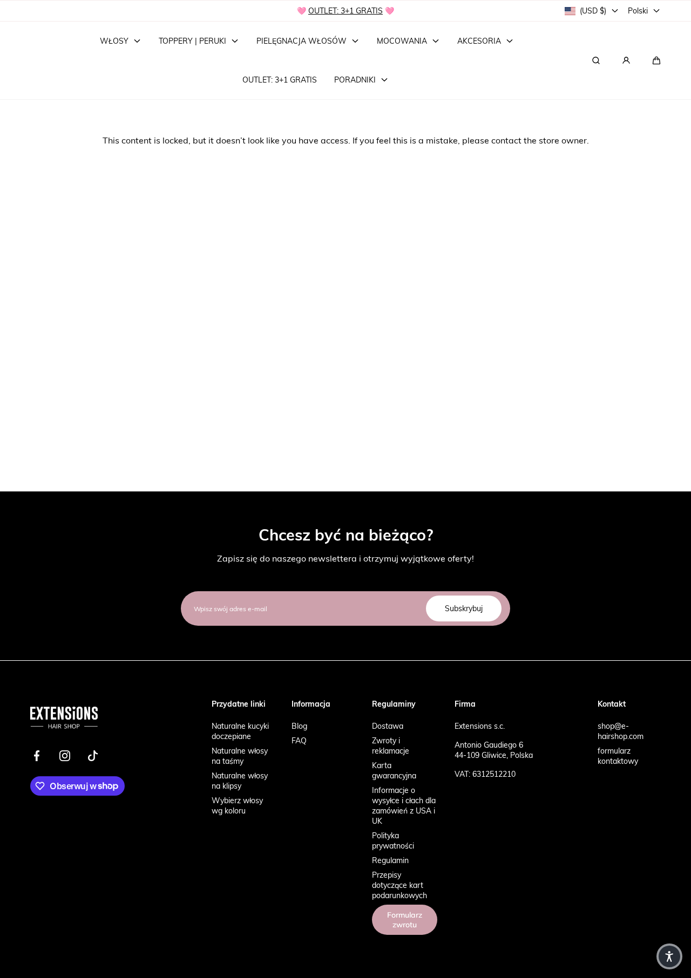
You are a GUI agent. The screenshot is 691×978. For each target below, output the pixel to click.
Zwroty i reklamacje (390, 745)
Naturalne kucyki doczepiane (240, 731)
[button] (656, 60)
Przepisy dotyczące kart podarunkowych (399, 885)
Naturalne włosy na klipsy (240, 780)
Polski (638, 10)
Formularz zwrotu (404, 919)
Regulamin (390, 860)
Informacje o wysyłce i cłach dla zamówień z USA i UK (404, 805)
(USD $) (593, 10)
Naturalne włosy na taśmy (240, 756)
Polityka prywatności (393, 840)
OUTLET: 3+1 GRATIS (345, 10)
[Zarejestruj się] (626, 60)
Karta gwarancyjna (394, 770)
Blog (299, 726)
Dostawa (387, 726)
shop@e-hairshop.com (620, 731)
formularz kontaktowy (618, 756)
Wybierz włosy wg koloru (237, 805)
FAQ (299, 740)
